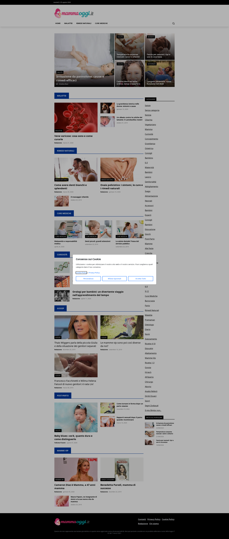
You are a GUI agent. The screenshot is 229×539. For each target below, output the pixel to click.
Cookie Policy (81, 273)
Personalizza (88, 278)
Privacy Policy (94, 273)
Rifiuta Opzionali (114, 278)
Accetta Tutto (140, 278)
